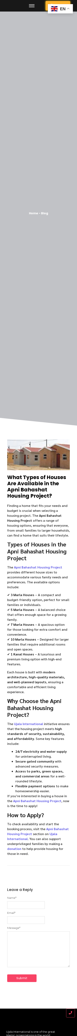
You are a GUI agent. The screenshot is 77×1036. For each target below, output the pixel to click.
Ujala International (28, 724)
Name (11, 898)
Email (11, 913)
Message (13, 928)
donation (14, 848)
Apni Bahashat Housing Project (38, 567)
